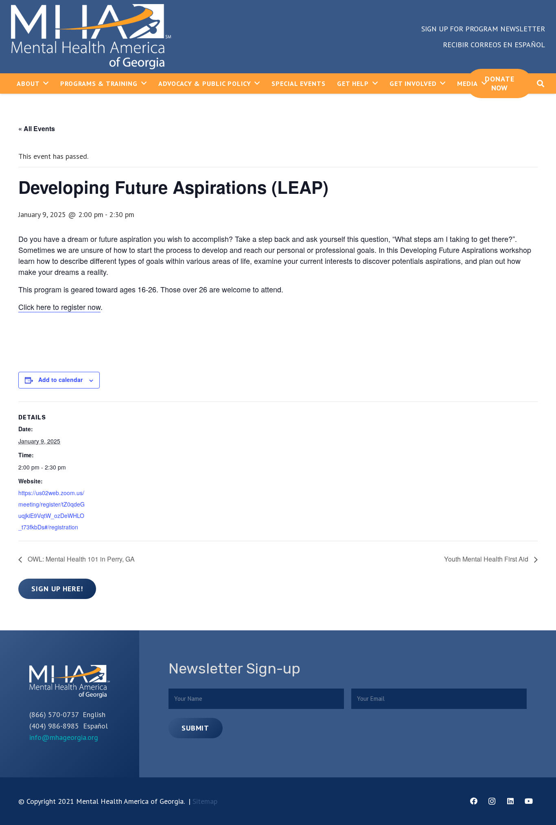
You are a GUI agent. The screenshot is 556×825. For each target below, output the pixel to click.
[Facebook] (473, 801)
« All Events (36, 128)
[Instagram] (492, 801)
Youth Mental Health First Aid (487, 559)
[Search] (540, 83)
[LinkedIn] (510, 801)
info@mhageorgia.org (63, 737)
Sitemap (205, 801)
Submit (195, 728)
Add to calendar (60, 379)
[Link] (91, 36)
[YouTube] (528, 801)
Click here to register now (59, 306)
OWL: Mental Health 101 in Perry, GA (80, 559)
